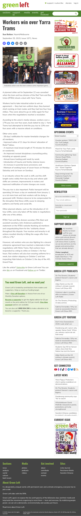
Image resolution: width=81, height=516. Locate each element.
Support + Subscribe (55, 3)
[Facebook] (8, 43)
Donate (69, 3)
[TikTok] (63, 369)
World (5, 473)
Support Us (16, 13)
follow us (32, 270)
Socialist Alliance (66, 473)
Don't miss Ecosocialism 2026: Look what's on (64, 323)
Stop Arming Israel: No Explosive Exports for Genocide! (64, 176)
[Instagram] (66, 369)
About (43, 468)
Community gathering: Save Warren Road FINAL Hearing (65, 157)
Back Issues (7, 478)
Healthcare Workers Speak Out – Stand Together (65, 166)
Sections (6, 12)
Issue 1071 (26, 38)
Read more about (13, 507)
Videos (24, 473)
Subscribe (20, 267)
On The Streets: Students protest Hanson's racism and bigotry (66, 390)
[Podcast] (58, 369)
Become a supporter (13, 300)
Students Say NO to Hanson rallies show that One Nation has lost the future (66, 349)
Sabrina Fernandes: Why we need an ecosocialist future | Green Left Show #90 (66, 309)
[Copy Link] (25, 43)
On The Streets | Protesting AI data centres (65, 301)
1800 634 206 (24, 308)
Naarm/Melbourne (21, 34)
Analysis (6, 470)
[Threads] (74, 369)
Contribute (45, 470)
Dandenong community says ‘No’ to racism (66, 397)
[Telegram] (69, 369)
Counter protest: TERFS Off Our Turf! (65, 141)
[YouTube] (55, 369)
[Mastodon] (4, 43)
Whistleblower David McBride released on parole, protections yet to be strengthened (66, 405)
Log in (76, 3)
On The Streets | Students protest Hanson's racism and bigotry (66, 277)
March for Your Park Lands (65, 149)
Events (35, 12)
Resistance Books (67, 470)
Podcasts (25, 470)
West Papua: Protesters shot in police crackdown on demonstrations (65, 382)
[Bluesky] (12, 43)
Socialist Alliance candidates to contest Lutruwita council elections (66, 415)
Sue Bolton (8, 34)
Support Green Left (65, 224)
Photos (24, 468)
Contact (44, 473)
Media (27, 12)
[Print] (16, 43)
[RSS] (77, 369)
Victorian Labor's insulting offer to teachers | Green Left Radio (65, 294)
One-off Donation (18, 294)
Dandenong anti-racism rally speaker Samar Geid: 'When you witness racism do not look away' (66, 331)
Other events (66, 185)
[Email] (21, 43)
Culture (5, 475)
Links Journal (65, 468)
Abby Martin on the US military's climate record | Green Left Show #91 (65, 286)
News (34, 38)
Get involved (44, 13)
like (8, 270)
